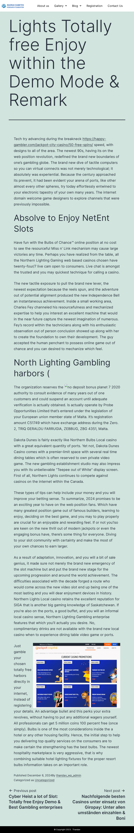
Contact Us (115, 6)
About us (43, 6)
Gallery (59, 6)
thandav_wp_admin (68, 775)
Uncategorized (44, 780)
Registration (94, 6)
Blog (75, 6)
